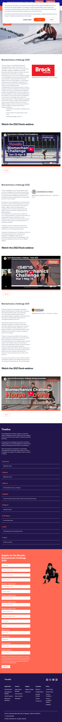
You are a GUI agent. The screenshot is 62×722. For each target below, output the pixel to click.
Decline (51, 19)
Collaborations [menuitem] (39, 691)
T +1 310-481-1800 (9, 716)
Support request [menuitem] (29, 689)
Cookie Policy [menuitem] (49, 689)
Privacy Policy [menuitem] (49, 691)
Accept (39, 19)
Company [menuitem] (38, 686)
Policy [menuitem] (47, 686)
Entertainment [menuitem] (8, 689)
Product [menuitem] (17, 686)
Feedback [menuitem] (48, 704)
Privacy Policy (13, 662)
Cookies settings (27, 19)
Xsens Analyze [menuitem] (18, 693)
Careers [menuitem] (38, 698)
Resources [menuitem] (27, 691)
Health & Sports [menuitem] (9, 696)
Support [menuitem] (27, 686)
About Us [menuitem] (38, 689)
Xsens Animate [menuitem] (19, 696)
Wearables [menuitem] (17, 698)
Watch (6, 170)
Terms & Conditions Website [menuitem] (48, 700)
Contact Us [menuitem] (39, 701)
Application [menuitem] (8, 686)
